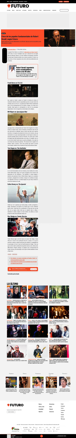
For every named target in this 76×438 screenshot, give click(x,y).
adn (54, 427)
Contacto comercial (11, 411)
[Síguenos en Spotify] (66, 5)
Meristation (54, 432)
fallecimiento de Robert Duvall (30, 52)
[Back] (36, 436)
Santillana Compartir (42, 427)
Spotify (62, 416)
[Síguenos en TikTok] (59, 5)
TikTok (62, 408)
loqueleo (49, 432)
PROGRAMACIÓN (15, 1)
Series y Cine (18, 10)
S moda (45, 432)
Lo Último (8, 10)
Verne (51, 429)
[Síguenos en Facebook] (61, 5)
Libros (50, 406)
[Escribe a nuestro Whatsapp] (68, 5)
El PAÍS (25, 427)
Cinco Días (40, 429)
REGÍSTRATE (66, 1)
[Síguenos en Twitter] (63, 5)
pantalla (9, 254)
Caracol (58, 427)
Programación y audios (62, 435)
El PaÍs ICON (40, 432)
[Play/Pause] (41, 436)
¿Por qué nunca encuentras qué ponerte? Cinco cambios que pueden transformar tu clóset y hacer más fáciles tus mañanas (51, 391)
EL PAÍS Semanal (47, 429)
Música (13, 10)
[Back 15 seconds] (39, 436)
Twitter (62, 412)
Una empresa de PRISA (15, 428)
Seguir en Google (33, 269)
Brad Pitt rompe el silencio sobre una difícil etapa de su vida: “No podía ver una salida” (64, 390)
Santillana (36, 427)
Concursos (54, 10)
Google (62, 404)
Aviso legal (18, 424)
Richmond (24, 432)
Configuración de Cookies (39, 424)
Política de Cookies (31, 424)
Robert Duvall (15, 254)
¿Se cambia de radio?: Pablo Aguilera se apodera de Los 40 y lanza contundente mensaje (11, 390)
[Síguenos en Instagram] (57, 5)
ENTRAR (61, 1)
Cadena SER (47, 427)
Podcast (51, 409)
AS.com (50, 427)
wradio (36, 429)
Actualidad (24, 10)
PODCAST (25, 1)
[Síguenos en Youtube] (64, 5)
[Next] (47, 436)
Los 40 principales (31, 427)
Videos (40, 10)
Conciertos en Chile (46, 10)
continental (44, 429)
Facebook (63, 410)
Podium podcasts (24, 430)
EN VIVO (11, 1)
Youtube (62, 414)
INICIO (8, 1)
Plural (35, 432)
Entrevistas (35, 10)
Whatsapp (63, 419)
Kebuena (58, 429)
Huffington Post (26, 429)
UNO (32, 429)
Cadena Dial (54, 429)
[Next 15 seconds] (44, 436)
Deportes (29, 10)
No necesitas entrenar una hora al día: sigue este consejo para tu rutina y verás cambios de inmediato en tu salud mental (24, 391)
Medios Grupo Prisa (15, 431)
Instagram (63, 406)
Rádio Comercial (60, 432)
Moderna (30, 432)
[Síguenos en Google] (56, 5)
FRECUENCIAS (21, 1)
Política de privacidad (24, 424)
